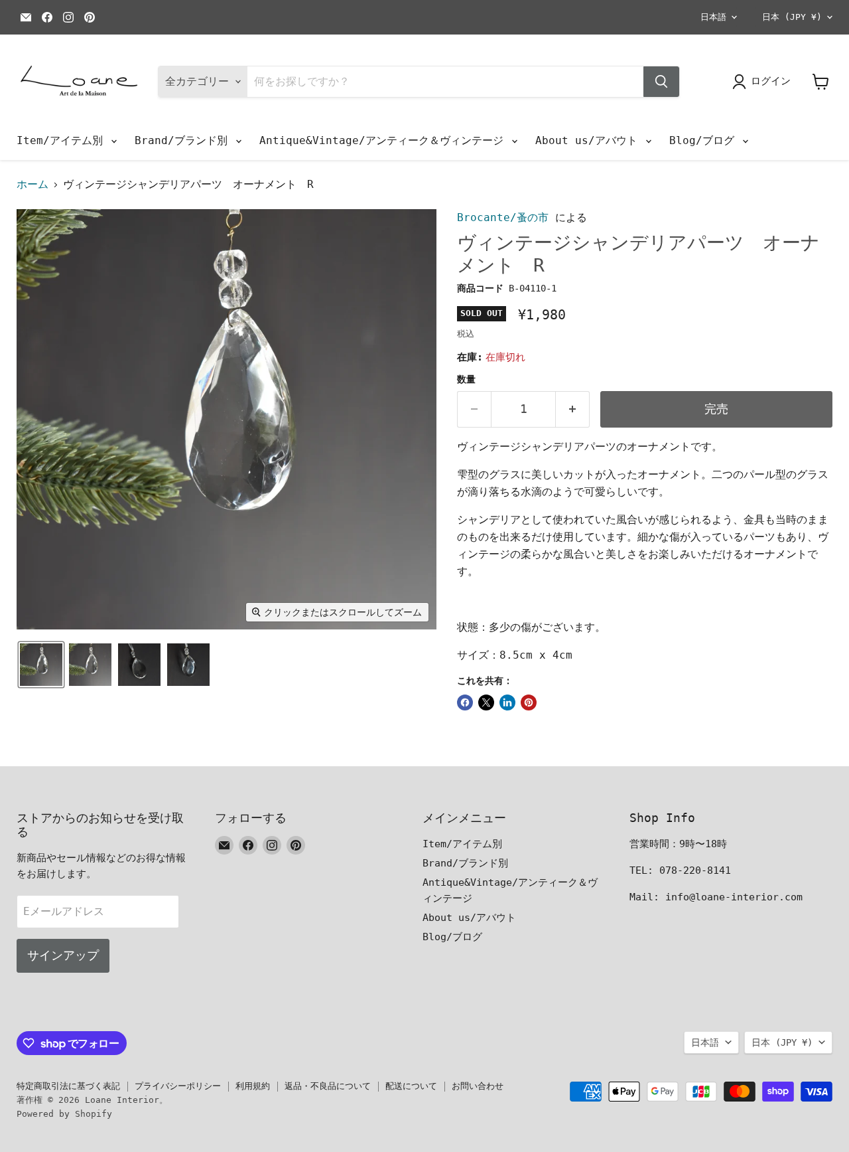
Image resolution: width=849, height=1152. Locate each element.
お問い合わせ (477, 1086)
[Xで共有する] (486, 702)
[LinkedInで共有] (507, 702)
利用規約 (252, 1086)
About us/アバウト (589, 140)
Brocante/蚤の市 (503, 217)
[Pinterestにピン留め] (529, 702)
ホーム (32, 185)
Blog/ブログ (705, 140)
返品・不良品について (328, 1086)
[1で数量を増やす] (573, 409)
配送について (411, 1086)
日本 (792, 17)
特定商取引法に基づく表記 (68, 1086)
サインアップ (63, 955)
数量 (466, 379)
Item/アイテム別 (63, 140)
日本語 (713, 17)
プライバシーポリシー (178, 1086)
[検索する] (661, 81)
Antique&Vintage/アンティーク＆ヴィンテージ (384, 140)
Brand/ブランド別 (184, 140)
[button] (41, 664)
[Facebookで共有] (465, 702)
